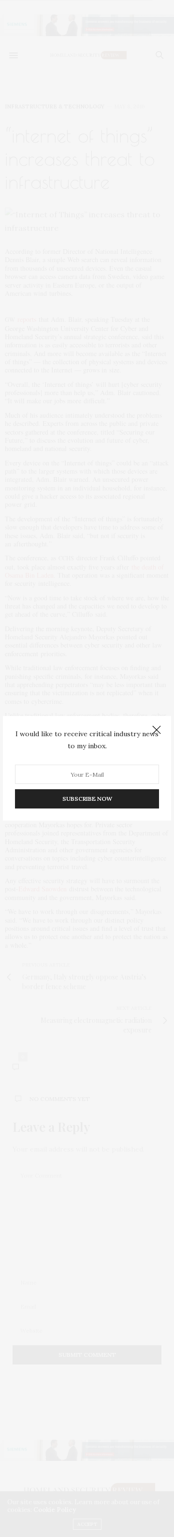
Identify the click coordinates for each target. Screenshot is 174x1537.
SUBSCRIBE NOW (87, 799)
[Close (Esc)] (156, 730)
